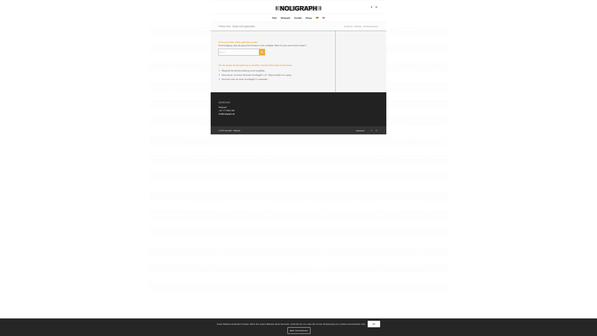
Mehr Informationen (299, 330)
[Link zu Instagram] (376, 7)
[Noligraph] (298, 7)
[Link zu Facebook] (371, 7)
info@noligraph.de (226, 113)
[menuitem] (274, 18)
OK (373, 323)
